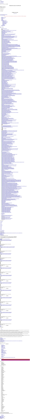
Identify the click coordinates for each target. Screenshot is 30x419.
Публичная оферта (3, 25)
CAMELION (1, 221)
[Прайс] (1, 239)
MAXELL (1, 224)
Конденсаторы (2, 89)
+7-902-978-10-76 (15, 13)
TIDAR (1, 228)
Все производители (2, 231)
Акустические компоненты (4, 28)
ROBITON (1, 225)
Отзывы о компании (5, 23)
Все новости (1, 339)
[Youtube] (1, 359)
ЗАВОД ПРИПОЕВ (2, 230)
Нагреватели (2, 104)
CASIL (1, 223)
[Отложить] (0, 274)
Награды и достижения (5, 22)
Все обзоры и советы (2, 232)
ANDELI (1, 222)
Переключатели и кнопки (4, 117)
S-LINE (1, 227)
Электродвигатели (3, 202)
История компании (4, 21)
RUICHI (1, 226)
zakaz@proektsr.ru (5, 14)
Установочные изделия (3, 175)
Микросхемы (2, 98)
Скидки (2, 18)
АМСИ (1, 229)
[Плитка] (0, 239)
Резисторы (2, 140)
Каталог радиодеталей (3, 17)
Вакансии (4, 24)
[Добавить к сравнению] (0, 266)
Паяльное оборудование (3, 113)
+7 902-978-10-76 (2, 1)
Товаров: (1, 238)
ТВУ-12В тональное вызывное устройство (5, 217)
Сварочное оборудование (3, 152)
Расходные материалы (3, 138)
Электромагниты (3, 206)
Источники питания (3, 69)
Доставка (2, 19)
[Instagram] (1, 360)
